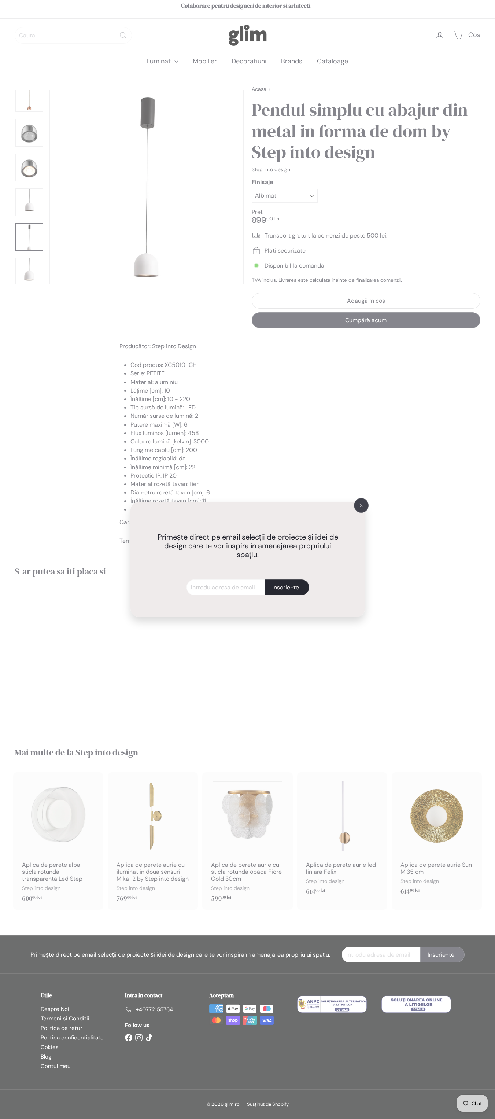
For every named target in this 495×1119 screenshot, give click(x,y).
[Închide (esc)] (361, 505)
